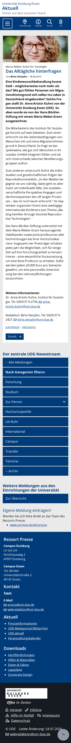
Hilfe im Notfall (22, 715)
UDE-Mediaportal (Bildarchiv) (28, 628)
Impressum (51, 715)
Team (8, 593)
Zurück (12, 336)
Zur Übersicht (15, 498)
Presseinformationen (22, 623)
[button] (38, 23)
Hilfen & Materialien (21, 660)
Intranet (16, 710)
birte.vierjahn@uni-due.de (35, 320)
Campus (11, 441)
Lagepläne (15, 670)
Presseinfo (29, 327)
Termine (11, 461)
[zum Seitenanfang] (63, 735)
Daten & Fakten (18, 665)
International (15, 431)
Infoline (36, 710)
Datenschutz (20, 720)
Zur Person (12, 327)
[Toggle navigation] (7, 23)
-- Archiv (11, 471)
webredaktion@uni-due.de (26, 609)
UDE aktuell (16, 633)
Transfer (11, 451)
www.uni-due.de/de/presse (28, 525)
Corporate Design (20, 675)
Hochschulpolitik (18, 411)
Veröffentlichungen (21, 655)
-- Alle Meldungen (18, 362)
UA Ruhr (11, 421)
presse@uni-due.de (21, 605)
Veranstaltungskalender (24, 638)
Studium (11, 392)
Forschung (13, 382)
